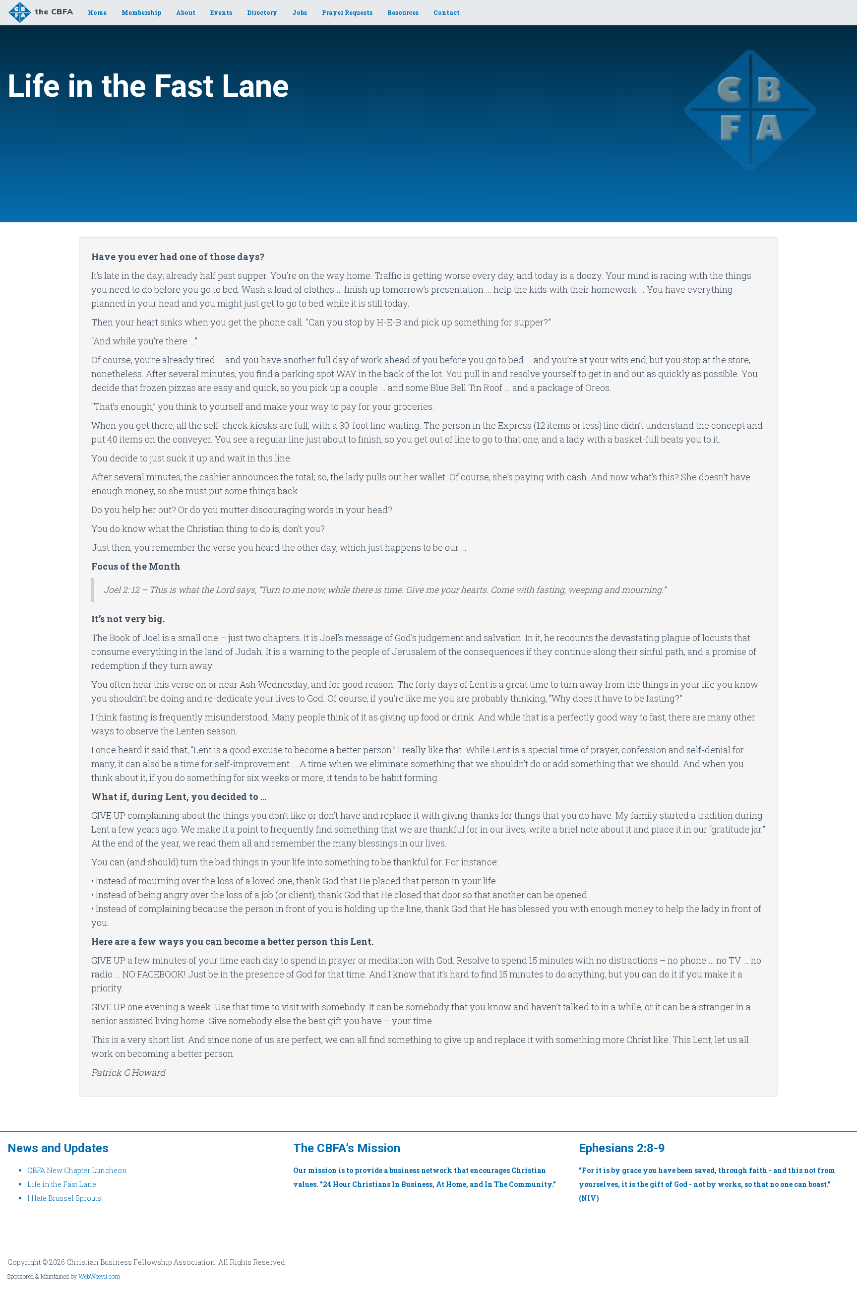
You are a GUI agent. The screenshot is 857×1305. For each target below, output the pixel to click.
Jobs (299, 12)
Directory (262, 12)
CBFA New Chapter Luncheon (77, 1170)
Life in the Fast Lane (61, 1184)
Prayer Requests (347, 12)
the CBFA (54, 11)
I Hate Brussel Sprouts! (65, 1198)
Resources (403, 12)
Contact (446, 12)
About (185, 12)
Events (221, 12)
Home (97, 12)
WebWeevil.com (99, 1276)
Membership (141, 12)
